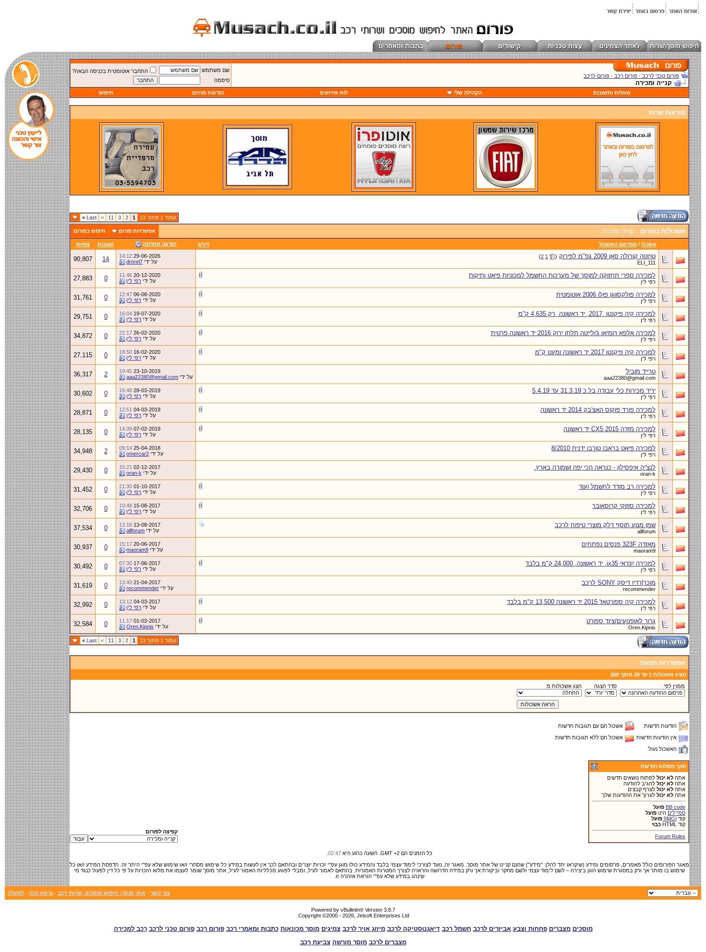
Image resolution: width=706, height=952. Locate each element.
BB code (675, 807)
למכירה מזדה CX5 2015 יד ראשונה (609, 429)
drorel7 (134, 262)
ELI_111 (646, 262)
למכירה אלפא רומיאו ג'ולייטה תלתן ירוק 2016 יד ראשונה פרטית (573, 333)
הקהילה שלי (468, 93)
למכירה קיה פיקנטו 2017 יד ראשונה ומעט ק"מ (595, 352)
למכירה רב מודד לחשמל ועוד (617, 486)
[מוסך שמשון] (506, 186)
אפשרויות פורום (137, 231)
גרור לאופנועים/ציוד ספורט (621, 621)
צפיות (83, 244)
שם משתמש (216, 70)
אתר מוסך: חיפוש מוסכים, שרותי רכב (102, 893)
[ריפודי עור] (131, 186)
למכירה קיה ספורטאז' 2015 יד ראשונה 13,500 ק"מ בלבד (581, 601)
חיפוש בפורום (89, 231)
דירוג (203, 244)
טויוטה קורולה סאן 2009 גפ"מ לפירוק (607, 256)
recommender (639, 589)
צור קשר (160, 893)
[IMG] (669, 818)
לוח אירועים (334, 93)
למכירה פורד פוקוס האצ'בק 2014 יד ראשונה (598, 409)
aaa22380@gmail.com (630, 378)
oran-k (648, 474)
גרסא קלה (41, 893)
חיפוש (106, 93)
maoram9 (644, 551)
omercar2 (137, 454)
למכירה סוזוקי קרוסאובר (624, 505)
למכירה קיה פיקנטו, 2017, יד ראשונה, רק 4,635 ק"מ (587, 313)
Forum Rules (670, 836)
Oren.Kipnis (642, 627)
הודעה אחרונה (159, 244)
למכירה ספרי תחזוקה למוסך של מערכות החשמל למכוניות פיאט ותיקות (562, 275)
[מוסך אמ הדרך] (257, 184)
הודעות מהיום (208, 93)
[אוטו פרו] (384, 186)
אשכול (649, 244)
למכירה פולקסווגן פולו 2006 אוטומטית (606, 294)
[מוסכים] (628, 186)
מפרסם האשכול (618, 244)
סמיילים (676, 813)
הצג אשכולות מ (564, 686)
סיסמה (222, 80)
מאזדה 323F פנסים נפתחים (619, 544)
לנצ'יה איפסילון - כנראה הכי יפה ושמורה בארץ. (595, 467)
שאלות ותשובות (612, 93)
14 (105, 259)
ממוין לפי (674, 686)
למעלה (16, 893)
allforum (646, 531)
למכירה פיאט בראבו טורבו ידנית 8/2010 (603, 448)
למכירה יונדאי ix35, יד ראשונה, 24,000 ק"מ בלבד (590, 563)
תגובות (105, 244)
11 (111, 217)
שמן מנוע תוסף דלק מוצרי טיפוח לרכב (605, 525)
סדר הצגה (605, 686)
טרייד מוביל (641, 371)
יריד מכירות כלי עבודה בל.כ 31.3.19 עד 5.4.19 (594, 390)
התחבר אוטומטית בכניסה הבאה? (110, 71)
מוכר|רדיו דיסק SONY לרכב (619, 582)
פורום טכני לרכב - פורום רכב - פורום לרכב (631, 76)
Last (89, 217)
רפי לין (648, 282)
